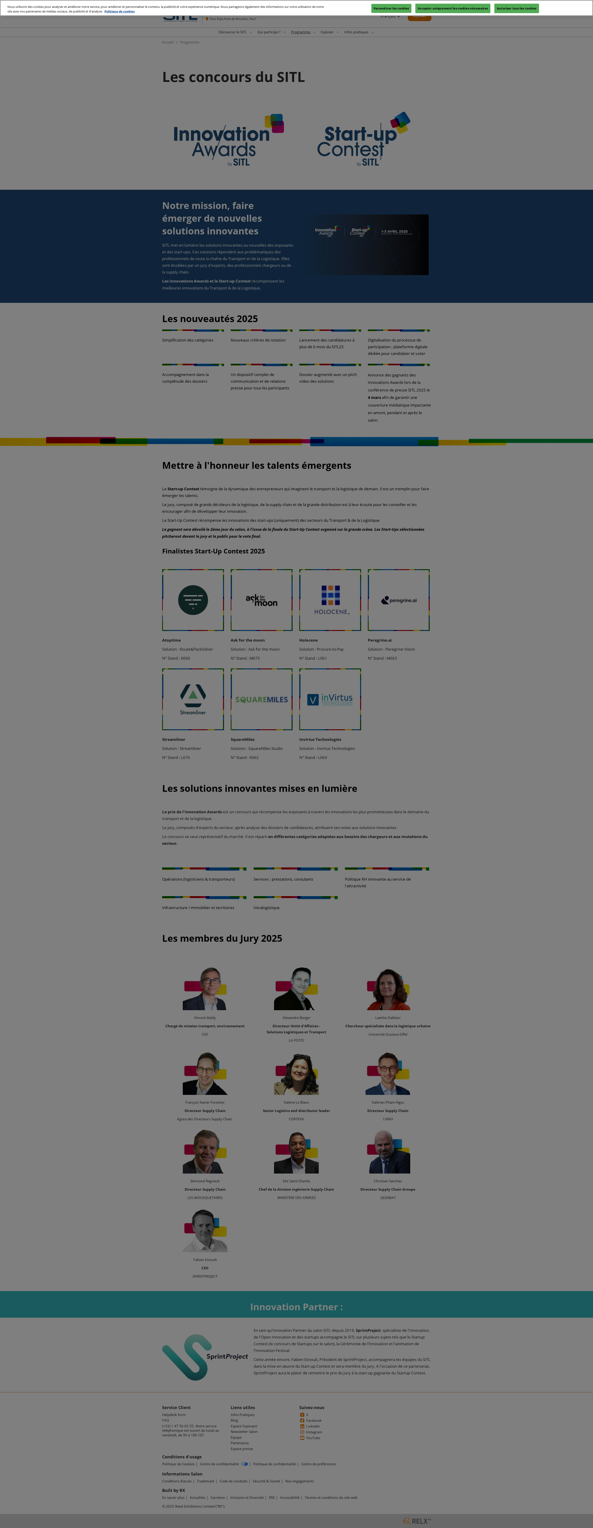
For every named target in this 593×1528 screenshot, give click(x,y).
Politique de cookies (119, 11)
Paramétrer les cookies (391, 8)
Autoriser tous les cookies (516, 8)
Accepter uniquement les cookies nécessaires (453, 8)
